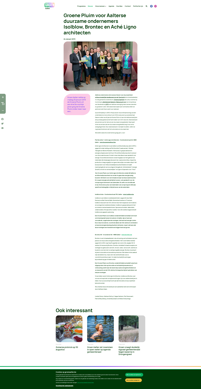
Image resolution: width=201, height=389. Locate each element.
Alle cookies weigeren (132, 380)
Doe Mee (119, 6)
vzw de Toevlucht (119, 97)
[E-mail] (2, 128)
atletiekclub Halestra (108, 102)
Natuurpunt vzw (121, 102)
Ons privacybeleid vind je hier (85, 382)
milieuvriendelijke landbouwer (104, 97)
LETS (106, 104)
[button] (146, 6)
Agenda (111, 6)
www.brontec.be (127, 235)
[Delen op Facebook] (2, 119)
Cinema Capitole (119, 100)
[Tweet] (2, 123)
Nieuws (90, 6)
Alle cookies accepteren (133, 375)
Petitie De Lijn (138, 6)
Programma (81, 6)
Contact (128, 6)
